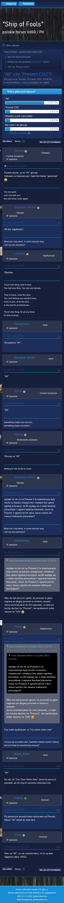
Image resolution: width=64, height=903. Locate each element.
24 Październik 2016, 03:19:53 (16, 847)
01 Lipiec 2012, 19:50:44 (17, 166)
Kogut (18, 834)
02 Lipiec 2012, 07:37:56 (14, 370)
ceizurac (19, 253)
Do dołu (7, 141)
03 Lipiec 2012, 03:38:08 (14, 403)
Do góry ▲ (43, 889)
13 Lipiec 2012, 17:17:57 (14, 553)
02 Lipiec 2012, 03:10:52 (14, 336)
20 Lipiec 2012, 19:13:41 (14, 810)
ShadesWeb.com (40, 900)
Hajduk (18, 797)
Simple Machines (40, 896)
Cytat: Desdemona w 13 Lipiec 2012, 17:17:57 (30, 646)
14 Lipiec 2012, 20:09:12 (14, 766)
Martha (18, 434)
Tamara (19, 150)
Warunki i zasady (30, 889)
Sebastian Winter (25, 207)
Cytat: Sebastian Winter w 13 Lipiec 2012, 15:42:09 (32, 561)
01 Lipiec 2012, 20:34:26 (14, 266)
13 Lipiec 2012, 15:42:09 (14, 493)
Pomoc (19, 889)
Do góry (7, 869)
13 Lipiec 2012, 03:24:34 (14, 450)
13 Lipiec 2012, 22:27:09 (14, 639)
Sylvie (45, 62)
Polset (18, 626)
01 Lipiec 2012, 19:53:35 (14, 223)
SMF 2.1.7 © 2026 (24, 896)
